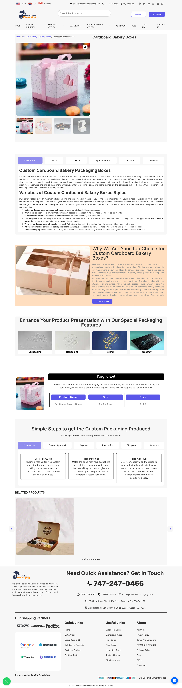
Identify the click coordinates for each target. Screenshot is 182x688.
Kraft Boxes (111, 640)
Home (17, 26)
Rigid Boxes (111, 645)
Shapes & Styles (52, 26)
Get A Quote (70, 635)
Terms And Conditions (146, 640)
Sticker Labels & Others (95, 26)
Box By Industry (30, 26)
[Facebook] (139, 3)
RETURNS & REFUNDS (146, 645)
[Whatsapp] (162, 3)
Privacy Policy (143, 635)
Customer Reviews (73, 650)
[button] (85, 47)
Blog (134, 26)
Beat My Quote (71, 655)
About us (145, 26)
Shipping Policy (143, 650)
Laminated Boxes (113, 650)
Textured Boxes (113, 655)
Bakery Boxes (45, 37)
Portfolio (121, 26)
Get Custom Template (74, 645)
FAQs (139, 660)
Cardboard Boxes (113, 630)
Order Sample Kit (72, 640)
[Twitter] (144, 3)
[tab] (30, 160)
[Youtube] (149, 3)
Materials (74, 26)
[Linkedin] (158, 3)
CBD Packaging (113, 660)
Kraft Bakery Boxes (91, 559)
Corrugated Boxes (114, 635)
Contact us (161, 26)
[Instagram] (153, 3)
